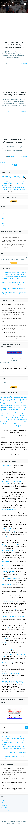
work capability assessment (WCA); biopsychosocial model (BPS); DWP (13, 424)
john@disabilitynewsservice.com (8, 371)
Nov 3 (12, 111)
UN (11, 419)
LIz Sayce (10, 415)
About (3, 211)
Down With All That (6, 565)
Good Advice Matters (7, 584)
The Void (4, 646)
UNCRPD (14, 419)
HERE (13, 454)
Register (3, 800)
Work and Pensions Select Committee (15, 421)
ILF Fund (5, 413)
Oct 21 (12, 156)
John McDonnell (19, 413)
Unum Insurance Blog (7, 649)
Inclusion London (11, 414)
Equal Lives (21, 409)
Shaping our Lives (11, 417)
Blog (3, 213)
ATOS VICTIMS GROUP (7, 504)
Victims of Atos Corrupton (8, 662)
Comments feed (5, 807)
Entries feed (4, 805)
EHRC (17, 410)
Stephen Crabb (20, 417)
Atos (11, 397)
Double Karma (5, 561)
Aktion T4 (4, 471)
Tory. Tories (2, 419)
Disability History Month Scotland (10, 539)
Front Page (4, 220)
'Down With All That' (6, 465)
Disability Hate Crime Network (6, 407)
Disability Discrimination (19, 405)
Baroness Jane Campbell (19, 397)
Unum (25, 419)
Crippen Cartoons (6, 522)
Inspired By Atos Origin (7, 590)
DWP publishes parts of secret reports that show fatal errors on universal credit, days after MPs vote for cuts (14, 183)
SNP (16, 417)
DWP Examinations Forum (8, 571)
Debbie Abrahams (8, 405)
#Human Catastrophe (5, 397)
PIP (6, 417)
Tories (25, 417)
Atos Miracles (5, 490)
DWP (14, 409)
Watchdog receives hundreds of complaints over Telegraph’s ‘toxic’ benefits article (14, 245)
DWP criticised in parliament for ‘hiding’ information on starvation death (14, 320)
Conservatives (13, 403)
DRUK (10, 410)
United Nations (20, 419)
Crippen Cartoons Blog (7, 528)
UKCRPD (7, 419)
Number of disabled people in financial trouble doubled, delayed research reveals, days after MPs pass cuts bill (14, 189)
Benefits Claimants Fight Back (9, 509)
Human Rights (13, 412)
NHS (21, 415)
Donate (3, 218)
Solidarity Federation (6, 623)
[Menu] (25, 4)
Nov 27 (12, 63)
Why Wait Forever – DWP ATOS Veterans (11, 673)
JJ (8, 111)
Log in (2, 802)
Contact (3, 216)
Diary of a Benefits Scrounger (9, 531)
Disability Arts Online (6, 536)
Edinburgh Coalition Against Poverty (10, 578)
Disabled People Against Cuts (9, 550)
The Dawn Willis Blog (7, 638)
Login (3, 223)
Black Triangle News (19, 399)
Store (3, 225)
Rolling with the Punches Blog (9, 609)
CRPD (19, 403)
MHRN (19, 415)
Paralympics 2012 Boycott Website (10, 601)
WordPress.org (5, 810)
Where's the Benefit (6, 668)
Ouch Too (4, 595)
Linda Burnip (5, 415)
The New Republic (6, 642)
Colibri (22, 823)
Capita (6, 403)
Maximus (15, 415)
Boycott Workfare (6, 512)
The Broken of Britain (7, 628)
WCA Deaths (3, 421)
